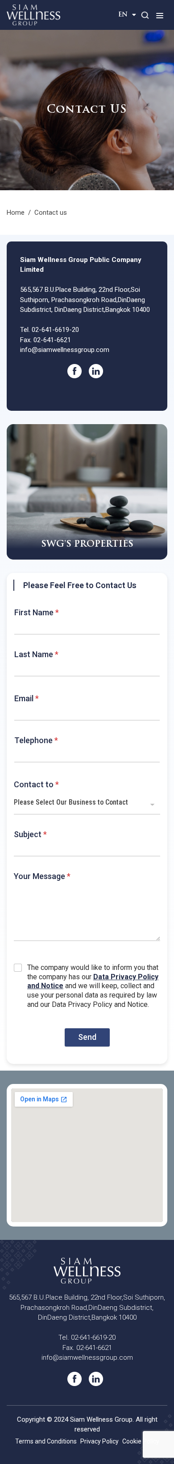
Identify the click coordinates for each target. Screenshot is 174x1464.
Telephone (36, 740)
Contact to (36, 784)
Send (87, 1037)
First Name (36, 612)
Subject (30, 834)
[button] (159, 15)
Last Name (36, 654)
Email (26, 698)
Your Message (42, 876)
